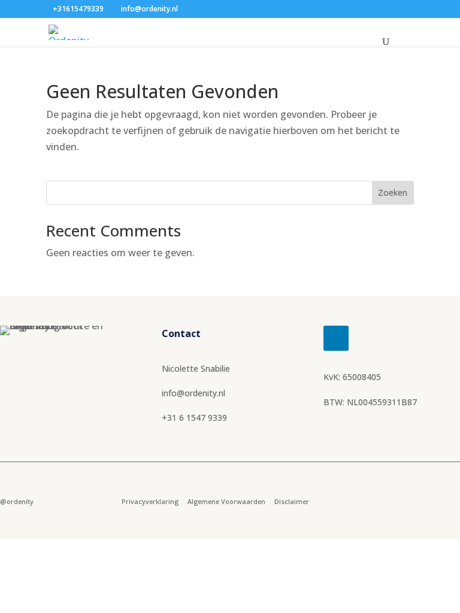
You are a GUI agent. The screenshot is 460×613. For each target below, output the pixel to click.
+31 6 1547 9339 (194, 417)
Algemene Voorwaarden (226, 501)
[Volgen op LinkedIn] (336, 338)
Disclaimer (291, 501)
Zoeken (392, 192)
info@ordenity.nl (193, 393)
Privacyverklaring (150, 501)
